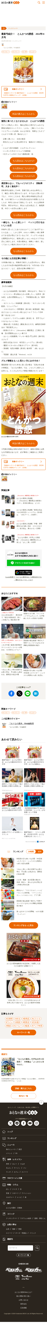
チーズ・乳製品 (21, 1233)
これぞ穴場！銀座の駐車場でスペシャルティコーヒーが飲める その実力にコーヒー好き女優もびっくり (11, 647)
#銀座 (27, 1026)
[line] (17, 1123)
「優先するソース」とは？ (23, 580)
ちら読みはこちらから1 (23, 161)
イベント (9, 1153)
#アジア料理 (37, 1026)
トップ (10, 1132)
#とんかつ (32, 51)
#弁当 (17, 1018)
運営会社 (23, 1304)
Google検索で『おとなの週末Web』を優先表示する (23, 577)
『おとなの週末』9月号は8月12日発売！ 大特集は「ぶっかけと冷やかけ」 (30, 1061)
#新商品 (26, 1018)
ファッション (26, 1193)
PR (16, 1153)
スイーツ (25, 1172)
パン (24, 1168)
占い (7, 1189)
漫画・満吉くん (40, 1218)
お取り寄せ (11, 1224)
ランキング (11, 1138)
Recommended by (31, 841)
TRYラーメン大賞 (14, 1178)
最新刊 (10, 1239)
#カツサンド (15, 51)
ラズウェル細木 (25, 1218)
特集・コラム (12, 1184)
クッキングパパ (11, 1218)
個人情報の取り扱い (23, 1296)
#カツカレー (5, 51)
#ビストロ (36, 1018)
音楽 (7, 1193)
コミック (11, 1214)
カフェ (16, 1172)
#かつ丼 (24, 51)
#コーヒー (17, 1026)
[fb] (24, 1123)
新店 (20, 1149)
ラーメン (17, 1168)
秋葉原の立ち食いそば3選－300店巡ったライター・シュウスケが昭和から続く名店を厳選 (34, 673)
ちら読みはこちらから (23, 215)
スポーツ (15, 1193)
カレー (14, 1164)
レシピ (19, 1197)
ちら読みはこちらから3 (23, 176)
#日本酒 (35, 1022)
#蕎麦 (8, 1026)
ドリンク (33, 1233)
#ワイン (9, 1022)
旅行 (9, 1203)
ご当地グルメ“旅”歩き (7, 612)
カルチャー (10, 1197)
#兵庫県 (9, 1018)
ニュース (11, 1145)
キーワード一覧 (23, 1255)
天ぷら (8, 1168)
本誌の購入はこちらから (23, 114)
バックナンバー (13, 28)
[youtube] (30, 1123)
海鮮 (13, 1229)
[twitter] (11, 1123)
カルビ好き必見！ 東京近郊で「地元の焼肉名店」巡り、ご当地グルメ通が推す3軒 (11, 617)
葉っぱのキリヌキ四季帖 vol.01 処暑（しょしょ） (30, 913)
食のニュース (11, 1149)
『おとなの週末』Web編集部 (11, 47)
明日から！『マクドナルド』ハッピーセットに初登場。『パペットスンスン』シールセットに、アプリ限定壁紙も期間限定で (29, 893)
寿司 (7, 1164)
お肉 (7, 1229)
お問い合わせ (23, 1300)
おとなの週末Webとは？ (23, 1292)
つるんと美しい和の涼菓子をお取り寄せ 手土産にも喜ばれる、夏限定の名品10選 (11, 672)
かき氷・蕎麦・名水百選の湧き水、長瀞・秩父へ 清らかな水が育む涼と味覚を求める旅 (29, 882)
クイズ (14, 1189)
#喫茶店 (26, 1022)
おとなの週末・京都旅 (14, 1208)
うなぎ (22, 1164)
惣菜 (20, 1229)
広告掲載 (23, 1308)
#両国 (17, 1022)
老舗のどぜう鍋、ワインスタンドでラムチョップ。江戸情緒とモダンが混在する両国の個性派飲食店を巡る (34, 616)
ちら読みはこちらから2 (23, 168)
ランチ (8, 1172)
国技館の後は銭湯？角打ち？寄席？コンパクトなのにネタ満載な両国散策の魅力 (34, 643)
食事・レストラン (14, 1159)
